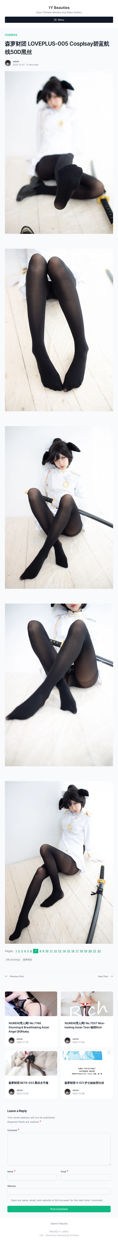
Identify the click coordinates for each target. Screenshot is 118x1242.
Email (64, 1171)
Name (11, 1171)
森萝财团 (27, 959)
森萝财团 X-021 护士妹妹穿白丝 (84, 1082)
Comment (13, 1130)
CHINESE (11, 35)
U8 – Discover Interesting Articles (59, 1235)
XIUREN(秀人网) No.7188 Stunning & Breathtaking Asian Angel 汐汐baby (29, 1027)
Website (11, 1186)
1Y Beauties (59, 7)
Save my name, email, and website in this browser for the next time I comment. (57, 1200)
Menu (61, 19)
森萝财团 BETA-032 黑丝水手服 (28, 1082)
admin (16, 61)
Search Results (59, 1223)
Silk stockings (13, 959)
